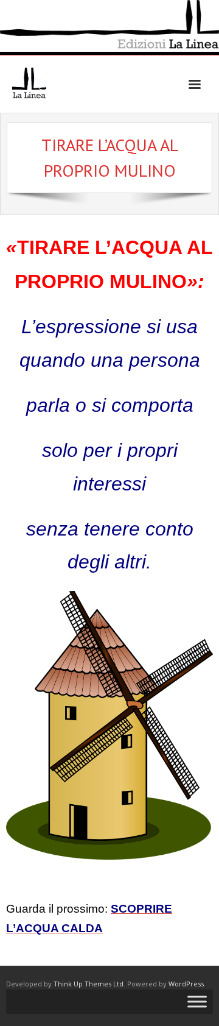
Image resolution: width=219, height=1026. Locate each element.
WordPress (186, 983)
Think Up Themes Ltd (88, 983)
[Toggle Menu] (197, 1002)
